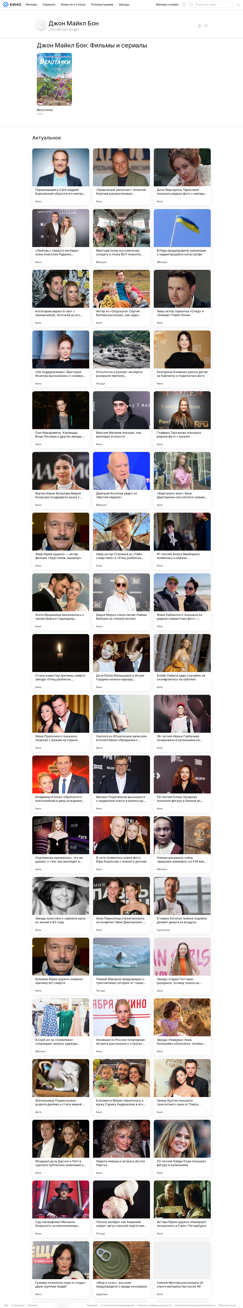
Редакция (92, 1305)
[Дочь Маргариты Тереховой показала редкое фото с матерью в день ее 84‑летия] (182, 176)
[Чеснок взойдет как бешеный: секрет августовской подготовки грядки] (121, 1209)
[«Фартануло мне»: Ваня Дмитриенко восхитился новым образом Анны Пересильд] (182, 480)
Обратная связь (227, 1305)
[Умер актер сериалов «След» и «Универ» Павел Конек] (182, 298)
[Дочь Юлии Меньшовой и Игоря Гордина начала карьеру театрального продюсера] (121, 662)
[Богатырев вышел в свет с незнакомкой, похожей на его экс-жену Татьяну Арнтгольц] (60, 298)
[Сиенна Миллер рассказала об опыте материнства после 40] (182, 1269)
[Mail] (5, 4)
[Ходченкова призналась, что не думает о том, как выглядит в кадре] (60, 844)
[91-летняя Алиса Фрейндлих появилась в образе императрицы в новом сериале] (182, 541)
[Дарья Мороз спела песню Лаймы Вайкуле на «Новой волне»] (121, 601)
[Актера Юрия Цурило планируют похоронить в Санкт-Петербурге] (182, 1209)
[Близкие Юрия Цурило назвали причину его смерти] (60, 966)
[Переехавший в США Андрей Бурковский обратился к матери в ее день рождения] (60, 176)
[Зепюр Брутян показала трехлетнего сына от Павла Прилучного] (182, 1087)
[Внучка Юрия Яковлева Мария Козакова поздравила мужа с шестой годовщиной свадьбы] (60, 480)
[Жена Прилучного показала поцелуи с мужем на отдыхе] (60, 723)
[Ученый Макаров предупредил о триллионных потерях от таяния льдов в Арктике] (121, 966)
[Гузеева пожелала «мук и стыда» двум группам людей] (60, 1269)
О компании (17, 1305)
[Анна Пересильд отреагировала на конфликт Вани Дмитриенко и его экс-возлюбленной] (121, 905)
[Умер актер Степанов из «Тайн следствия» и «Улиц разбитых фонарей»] (121, 541)
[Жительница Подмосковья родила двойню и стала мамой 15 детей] (60, 1087)
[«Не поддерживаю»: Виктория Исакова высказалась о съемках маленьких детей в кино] (60, 359)
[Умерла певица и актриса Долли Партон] (121, 1148)
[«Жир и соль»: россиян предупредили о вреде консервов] (121, 1269)
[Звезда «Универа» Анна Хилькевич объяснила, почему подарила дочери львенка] (182, 1026)
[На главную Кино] (14, 4)
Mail (6, 1305)
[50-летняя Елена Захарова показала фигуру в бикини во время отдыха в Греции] (182, 784)
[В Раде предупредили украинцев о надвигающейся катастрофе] (182, 237)
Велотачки (45, 110)
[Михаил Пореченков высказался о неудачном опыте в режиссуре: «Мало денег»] (121, 784)
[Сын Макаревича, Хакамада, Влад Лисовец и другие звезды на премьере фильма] (60, 419)
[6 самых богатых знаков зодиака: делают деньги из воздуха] (182, 905)
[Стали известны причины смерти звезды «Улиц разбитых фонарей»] (60, 662)
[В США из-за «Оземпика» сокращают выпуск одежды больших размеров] (60, 1026)
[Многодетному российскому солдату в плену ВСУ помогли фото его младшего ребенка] (121, 237)
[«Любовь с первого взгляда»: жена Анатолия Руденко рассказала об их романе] (60, 237)
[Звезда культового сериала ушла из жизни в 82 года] (60, 905)
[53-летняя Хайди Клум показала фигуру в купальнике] (182, 1148)
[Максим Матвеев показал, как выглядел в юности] (121, 419)
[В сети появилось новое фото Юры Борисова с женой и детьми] (121, 844)
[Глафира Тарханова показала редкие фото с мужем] (182, 419)
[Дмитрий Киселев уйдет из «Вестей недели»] (121, 480)
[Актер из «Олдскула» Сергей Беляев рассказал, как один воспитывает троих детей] (121, 298)
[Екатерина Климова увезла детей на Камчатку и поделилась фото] (182, 359)
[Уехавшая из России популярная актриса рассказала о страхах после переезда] (121, 1026)
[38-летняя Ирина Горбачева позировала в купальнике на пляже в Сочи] (182, 723)
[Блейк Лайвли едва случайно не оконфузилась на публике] (182, 662)
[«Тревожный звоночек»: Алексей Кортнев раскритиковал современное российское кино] (121, 176)
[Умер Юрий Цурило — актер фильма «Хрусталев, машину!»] (60, 541)
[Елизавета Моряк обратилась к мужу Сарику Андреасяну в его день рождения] (121, 1087)
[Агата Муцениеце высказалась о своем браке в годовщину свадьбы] (60, 601)
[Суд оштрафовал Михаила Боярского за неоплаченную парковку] (60, 1209)
